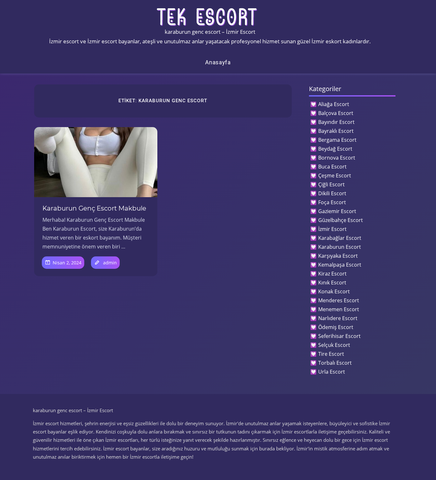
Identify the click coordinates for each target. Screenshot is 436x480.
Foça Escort (332, 202)
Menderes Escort (338, 300)
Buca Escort (332, 166)
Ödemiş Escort (335, 327)
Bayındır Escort (336, 121)
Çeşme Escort (334, 175)
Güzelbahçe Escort (340, 220)
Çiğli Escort (331, 184)
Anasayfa (218, 62)
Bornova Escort (336, 157)
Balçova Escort (335, 113)
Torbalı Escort (335, 362)
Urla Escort (331, 371)
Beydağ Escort (335, 148)
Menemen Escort (338, 309)
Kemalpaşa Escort (339, 264)
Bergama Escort (337, 139)
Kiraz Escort (332, 273)
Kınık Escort (332, 282)
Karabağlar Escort (339, 237)
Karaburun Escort (339, 246)
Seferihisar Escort (339, 336)
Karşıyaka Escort (338, 255)
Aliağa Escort (333, 104)
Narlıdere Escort (337, 318)
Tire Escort (331, 353)
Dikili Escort (332, 193)
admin (110, 263)
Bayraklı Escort (336, 130)
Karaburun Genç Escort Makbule (94, 208)
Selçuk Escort (334, 344)
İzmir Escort (332, 229)
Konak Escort (334, 291)
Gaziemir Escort (337, 211)
